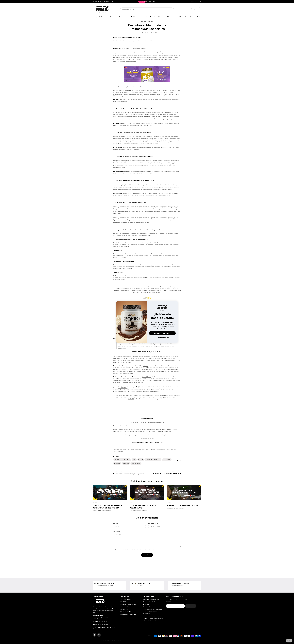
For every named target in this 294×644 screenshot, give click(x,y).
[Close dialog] (176, 302)
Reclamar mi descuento (162, 333)
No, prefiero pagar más (162, 337)
